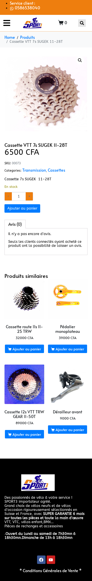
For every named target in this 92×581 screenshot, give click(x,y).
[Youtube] (51, 559)
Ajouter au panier (22, 208)
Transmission (34, 170)
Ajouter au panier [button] (27, 348)
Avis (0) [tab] (15, 224)
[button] (80, 60)
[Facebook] (41, 559)
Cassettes (56, 170)
